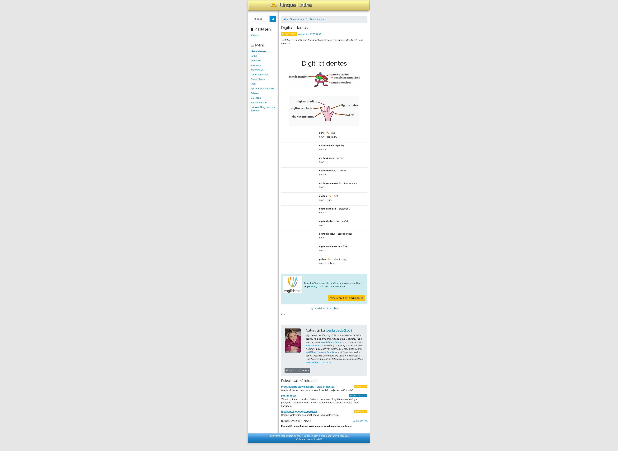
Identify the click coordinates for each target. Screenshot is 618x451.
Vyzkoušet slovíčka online (324, 308)
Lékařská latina (316, 19)
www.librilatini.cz (314, 345)
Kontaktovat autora (298, 370)
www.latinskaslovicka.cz (318, 362)
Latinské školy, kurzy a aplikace (263, 109)
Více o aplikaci (346, 298)
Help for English (310, 435)
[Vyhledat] (273, 19)
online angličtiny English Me (335, 435)
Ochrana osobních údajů (309, 439)
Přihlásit (255, 35)
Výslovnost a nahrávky (262, 88)
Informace (256, 65)
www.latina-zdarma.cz (332, 342)
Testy (253, 83)
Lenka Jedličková (339, 330)
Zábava (255, 93)
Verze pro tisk (360, 420)
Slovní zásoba (258, 79)
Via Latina (256, 97)
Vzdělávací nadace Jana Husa (321, 352)
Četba (254, 56)
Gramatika (256, 60)
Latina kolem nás (259, 74)
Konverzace (257, 69)
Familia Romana (259, 102)
